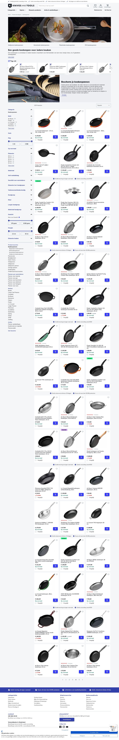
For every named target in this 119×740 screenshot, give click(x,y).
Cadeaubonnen (90, 703)
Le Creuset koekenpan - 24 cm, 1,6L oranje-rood (44, 131)
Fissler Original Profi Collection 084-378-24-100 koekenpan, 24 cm (70, 632)
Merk (9, 116)
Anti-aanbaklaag (13, 175)
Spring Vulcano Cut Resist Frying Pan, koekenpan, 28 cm (96, 274)
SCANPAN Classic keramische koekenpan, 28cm (95, 203)
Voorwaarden (63, 707)
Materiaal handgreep (14, 209)
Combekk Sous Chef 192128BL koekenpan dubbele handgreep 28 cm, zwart (44, 310)
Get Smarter (12, 331)
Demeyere (11, 298)
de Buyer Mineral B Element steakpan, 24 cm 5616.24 (43, 274)
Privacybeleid (65, 730)
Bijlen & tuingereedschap (40, 699)
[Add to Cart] (55, 136)
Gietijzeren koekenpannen (16, 254)
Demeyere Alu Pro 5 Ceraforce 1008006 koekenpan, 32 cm (95, 631)
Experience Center (91, 701)
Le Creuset (11, 304)
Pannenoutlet (12, 328)
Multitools (10, 701)
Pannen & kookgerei (16, 14)
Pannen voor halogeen (14, 284)
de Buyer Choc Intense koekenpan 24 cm (41, 666)
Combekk (10, 294)
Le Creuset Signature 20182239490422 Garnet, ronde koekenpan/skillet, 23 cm (44, 632)
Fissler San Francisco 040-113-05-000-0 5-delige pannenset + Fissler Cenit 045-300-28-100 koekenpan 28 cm (70, 204)
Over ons (88, 699)
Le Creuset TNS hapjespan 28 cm (95, 523)
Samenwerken (90, 709)
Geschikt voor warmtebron (16, 180)
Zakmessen (11, 697)
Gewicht (10, 214)
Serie (9, 133)
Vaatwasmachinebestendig (16, 190)
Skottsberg (11, 312)
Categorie (11, 109)
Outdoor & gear (38, 697)
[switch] (113, 730)
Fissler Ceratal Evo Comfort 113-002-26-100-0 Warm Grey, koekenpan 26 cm (44, 204)
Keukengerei (11, 269)
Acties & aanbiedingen (51, 10)
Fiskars (10, 300)
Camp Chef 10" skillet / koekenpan (41, 165)
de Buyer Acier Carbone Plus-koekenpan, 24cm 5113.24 (95, 417)
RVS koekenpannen (14, 250)
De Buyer (10, 296)
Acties (10, 322)
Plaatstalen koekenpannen (16, 248)
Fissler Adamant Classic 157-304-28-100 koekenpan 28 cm (69, 346)
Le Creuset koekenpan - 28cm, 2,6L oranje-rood (95, 131)
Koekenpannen (12, 112)
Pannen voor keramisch (14, 280)
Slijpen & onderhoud (13, 703)
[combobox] (103, 105)
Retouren (62, 701)
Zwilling (10, 319)
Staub (9, 315)
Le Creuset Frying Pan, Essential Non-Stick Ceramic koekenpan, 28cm (44, 561)
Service (62, 697)
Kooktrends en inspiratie (15, 326)
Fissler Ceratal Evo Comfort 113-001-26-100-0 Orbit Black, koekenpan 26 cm (70, 561)
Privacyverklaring (65, 705)
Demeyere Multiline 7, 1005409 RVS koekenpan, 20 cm (44, 523)
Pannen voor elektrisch (14, 282)
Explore (22, 10)
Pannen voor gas (13, 278)
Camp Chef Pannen (13, 292)
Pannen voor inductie (14, 276)
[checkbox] (31, 118)
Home (9, 14)
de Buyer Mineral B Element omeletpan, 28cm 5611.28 (95, 594)
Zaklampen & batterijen (40, 701)
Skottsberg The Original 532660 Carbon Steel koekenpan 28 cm (70, 274)
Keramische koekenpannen (16, 252)
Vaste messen (11, 699)
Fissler (10, 302)
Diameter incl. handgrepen (16, 185)
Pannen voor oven (13, 286)
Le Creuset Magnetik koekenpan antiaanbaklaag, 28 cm (70, 131)
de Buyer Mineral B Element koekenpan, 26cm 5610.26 (69, 237)
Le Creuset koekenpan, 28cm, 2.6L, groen (43, 594)
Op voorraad (12, 148)
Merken (10, 288)
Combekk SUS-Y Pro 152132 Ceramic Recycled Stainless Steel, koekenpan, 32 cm (43, 452)
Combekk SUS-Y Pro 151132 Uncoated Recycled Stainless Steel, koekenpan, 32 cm (43, 418)
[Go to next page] (82, 679)
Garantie (62, 699)
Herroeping (63, 703)
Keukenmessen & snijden (14, 705)
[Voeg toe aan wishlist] (57, 111)
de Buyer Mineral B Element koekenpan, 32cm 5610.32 (69, 417)
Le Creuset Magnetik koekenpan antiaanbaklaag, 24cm (70, 489)
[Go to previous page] (62, 679)
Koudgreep (11, 195)
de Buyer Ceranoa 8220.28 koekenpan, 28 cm (94, 489)
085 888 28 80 (12, 716)
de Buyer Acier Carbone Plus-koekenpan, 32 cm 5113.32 (69, 666)
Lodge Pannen (12, 306)
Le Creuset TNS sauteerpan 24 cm (44, 380)
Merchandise (89, 705)
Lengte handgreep (14, 205)
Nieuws (88, 697)
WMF (9, 317)
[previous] (11, 67)
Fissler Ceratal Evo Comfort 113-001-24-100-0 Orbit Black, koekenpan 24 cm (96, 381)
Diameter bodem (13, 238)
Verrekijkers (37, 703)
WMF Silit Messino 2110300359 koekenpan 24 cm (70, 594)
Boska (10, 290)
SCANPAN (11, 310)
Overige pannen (12, 267)
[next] (108, 67)
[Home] (21, 5)
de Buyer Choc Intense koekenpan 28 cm (41, 237)
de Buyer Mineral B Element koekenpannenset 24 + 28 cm (69, 451)
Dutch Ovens (11, 260)
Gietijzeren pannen (13, 266)
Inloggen (101, 7)
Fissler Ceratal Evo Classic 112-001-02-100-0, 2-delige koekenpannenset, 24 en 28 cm (70, 166)
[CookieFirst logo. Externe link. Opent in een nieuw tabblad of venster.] (2, 731)
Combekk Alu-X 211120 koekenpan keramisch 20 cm (69, 309)
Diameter (11, 153)
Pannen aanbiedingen (14, 324)
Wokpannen (11, 262)
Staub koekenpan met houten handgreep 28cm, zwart (95, 451)
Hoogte (10, 228)
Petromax (11, 308)
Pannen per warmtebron (15, 274)
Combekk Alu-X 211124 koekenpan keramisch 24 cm (95, 165)
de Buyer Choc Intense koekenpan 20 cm (93, 666)
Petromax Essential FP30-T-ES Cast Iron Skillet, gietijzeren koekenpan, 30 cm (44, 490)
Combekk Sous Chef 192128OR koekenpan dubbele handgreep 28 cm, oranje (70, 381)
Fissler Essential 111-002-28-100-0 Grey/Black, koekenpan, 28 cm (96, 347)
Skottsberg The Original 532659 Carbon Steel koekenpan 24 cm (70, 523)
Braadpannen (12, 258)
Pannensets (11, 256)
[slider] (8, 141)
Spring (10, 314)
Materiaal (11, 170)
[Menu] (116, 725)
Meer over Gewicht (13, 217)
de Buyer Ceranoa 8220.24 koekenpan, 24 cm (94, 237)
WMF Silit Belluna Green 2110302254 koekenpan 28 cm (44, 346)
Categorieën (11, 10)
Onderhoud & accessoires (15, 271)
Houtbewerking (38, 705)
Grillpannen (11, 264)
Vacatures (89, 707)
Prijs (9, 138)
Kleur (9, 200)
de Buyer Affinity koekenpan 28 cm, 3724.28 (96, 560)
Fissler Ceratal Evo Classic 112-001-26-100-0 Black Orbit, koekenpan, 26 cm (96, 310)
